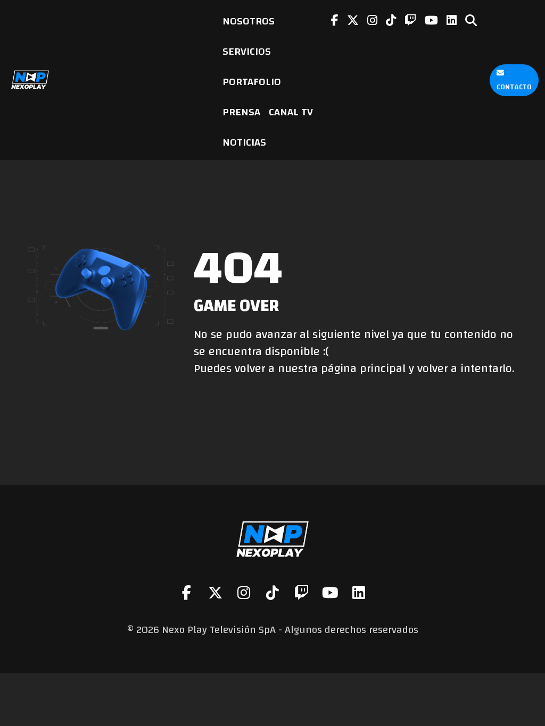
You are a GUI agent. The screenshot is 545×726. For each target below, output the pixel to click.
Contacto (514, 87)
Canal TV (291, 112)
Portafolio (251, 81)
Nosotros (248, 21)
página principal (363, 368)
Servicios (246, 51)
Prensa (241, 112)
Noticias (244, 142)
